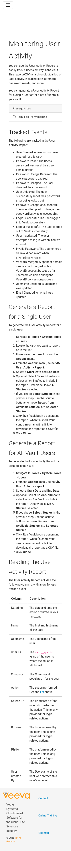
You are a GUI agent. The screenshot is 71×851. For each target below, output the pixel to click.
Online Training (47, 815)
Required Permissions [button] (32, 117)
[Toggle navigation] (8, 5)
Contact (43, 798)
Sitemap (43, 833)
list (42, 692)
